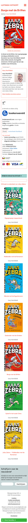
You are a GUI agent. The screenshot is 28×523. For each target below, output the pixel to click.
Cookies (14, 498)
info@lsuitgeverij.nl (14, 504)
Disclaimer (14, 516)
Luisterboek (12, 131)
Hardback (19, 131)
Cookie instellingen (14, 500)
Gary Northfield (11, 14)
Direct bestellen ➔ (10, 520)
